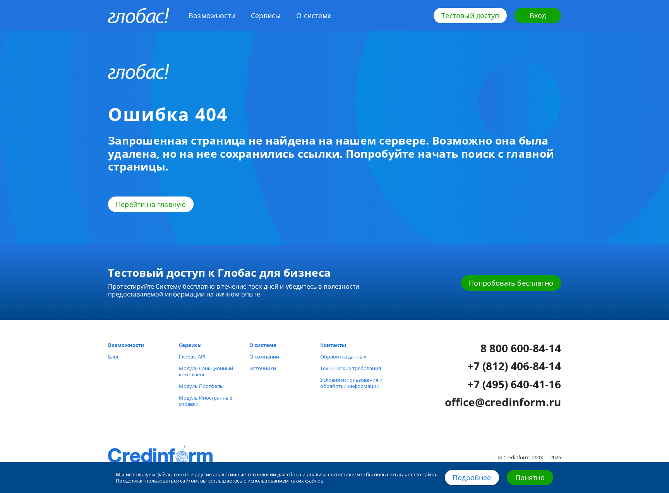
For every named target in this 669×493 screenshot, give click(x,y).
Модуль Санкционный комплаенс (206, 371)
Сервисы (266, 15)
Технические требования (350, 368)
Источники (262, 368)
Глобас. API (192, 356)
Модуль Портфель (201, 386)
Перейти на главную (151, 204)
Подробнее (472, 477)
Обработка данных (343, 356)
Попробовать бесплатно (511, 283)
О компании (264, 356)
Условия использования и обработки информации (351, 383)
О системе (313, 15)
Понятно (530, 477)
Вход (538, 15)
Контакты (333, 345)
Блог (113, 356)
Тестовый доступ (470, 15)
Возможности (212, 15)
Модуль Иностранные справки (205, 401)
